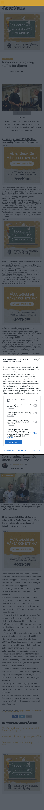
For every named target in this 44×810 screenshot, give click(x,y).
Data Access (22, 450)
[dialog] (22, 405)
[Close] (39, 360)
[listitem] (22, 400)
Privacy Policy (35, 450)
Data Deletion (9, 450)
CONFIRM (13, 442)
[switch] (35, 405)
